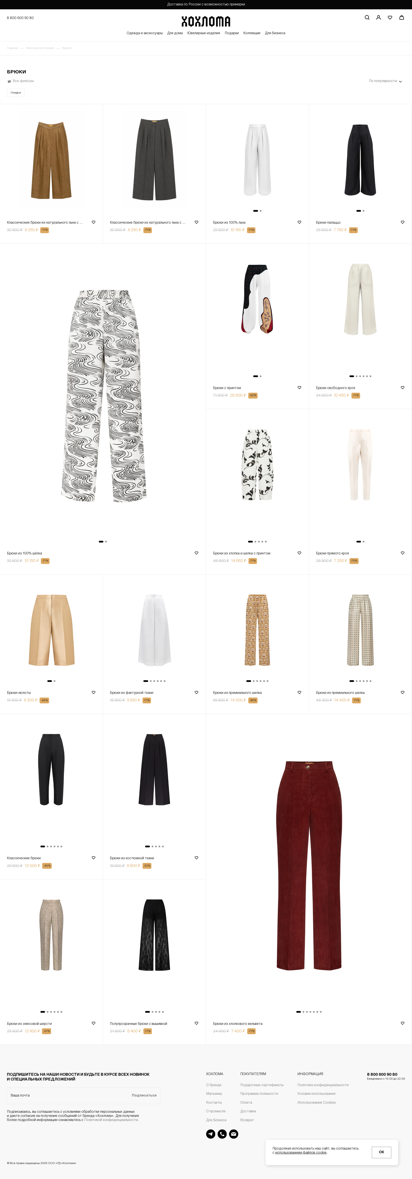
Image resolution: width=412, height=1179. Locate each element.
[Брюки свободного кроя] (360, 313)
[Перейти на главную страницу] (206, 20)
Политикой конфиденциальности (111, 1120)
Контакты (214, 1102)
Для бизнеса (275, 33)
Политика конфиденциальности (323, 1085)
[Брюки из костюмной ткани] (154, 783)
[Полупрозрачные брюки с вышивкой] (154, 949)
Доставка (248, 1111)
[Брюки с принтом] (257, 313)
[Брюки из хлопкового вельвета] (309, 866)
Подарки (232, 33)
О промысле (216, 1111)
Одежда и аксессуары (145, 33)
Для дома (175, 33)
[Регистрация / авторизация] (378, 17)
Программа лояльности (259, 1093)
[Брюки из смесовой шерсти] (51, 949)
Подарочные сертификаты (262, 1085)
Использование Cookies (316, 1102)
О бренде (213, 1085)
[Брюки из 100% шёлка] (103, 396)
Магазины (214, 1093)
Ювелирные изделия (203, 33)
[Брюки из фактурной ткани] (154, 631)
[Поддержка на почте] (233, 1134)
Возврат (247, 1120)
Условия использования (316, 1093)
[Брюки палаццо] (360, 161)
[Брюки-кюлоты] (51, 631)
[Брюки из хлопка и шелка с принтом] (257, 478)
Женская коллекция (40, 48)
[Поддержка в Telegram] (210, 1134)
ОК (381, 1152)
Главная (12, 48)
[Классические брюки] (51, 783)
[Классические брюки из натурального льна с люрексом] (51, 161)
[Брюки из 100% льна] (257, 161)
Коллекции (251, 33)
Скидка (16, 93)
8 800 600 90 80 (386, 1076)
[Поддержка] (222, 1134)
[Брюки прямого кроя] (360, 478)
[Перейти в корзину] (401, 17)
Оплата (246, 1102)
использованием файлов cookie (301, 1152)
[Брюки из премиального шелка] (257, 631)
